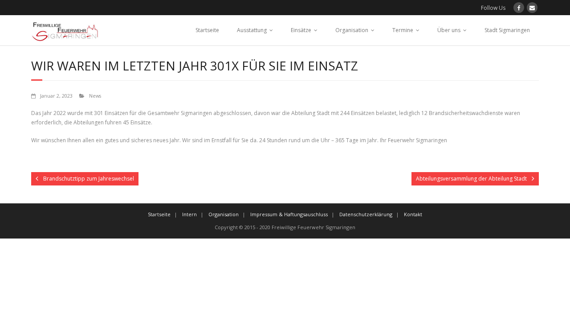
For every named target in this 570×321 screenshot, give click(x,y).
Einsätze (301, 30)
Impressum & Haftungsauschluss (289, 214)
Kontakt (413, 214)
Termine (402, 30)
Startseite (207, 30)
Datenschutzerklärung (365, 214)
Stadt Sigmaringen (507, 30)
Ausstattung (252, 30)
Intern (189, 214)
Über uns (448, 30)
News (95, 95)
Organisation (351, 30)
